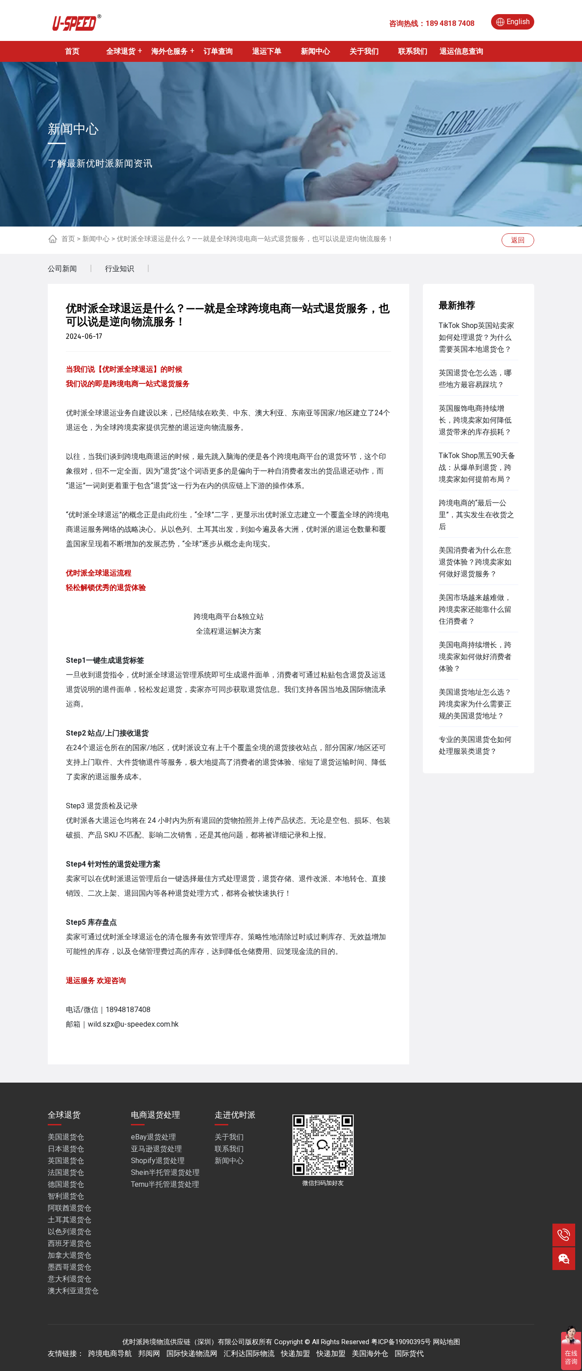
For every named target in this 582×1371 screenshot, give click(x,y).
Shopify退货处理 (158, 1160)
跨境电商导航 (110, 1353)
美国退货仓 (66, 1137)
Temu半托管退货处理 (165, 1184)
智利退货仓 (66, 1196)
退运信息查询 (461, 51)
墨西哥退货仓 (69, 1267)
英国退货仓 (66, 1160)
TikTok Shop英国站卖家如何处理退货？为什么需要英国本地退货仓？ (476, 337)
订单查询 (218, 51)
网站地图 (446, 1342)
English (518, 21)
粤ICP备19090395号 (401, 1342)
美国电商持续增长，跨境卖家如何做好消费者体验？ (475, 656)
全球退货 (120, 51)
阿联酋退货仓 (69, 1208)
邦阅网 (149, 1353)
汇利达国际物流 (249, 1353)
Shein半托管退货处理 (165, 1172)
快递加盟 (295, 1353)
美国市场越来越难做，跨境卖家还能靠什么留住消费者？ (475, 609)
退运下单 (266, 51)
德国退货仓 (66, 1184)
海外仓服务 (169, 51)
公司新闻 (62, 268)
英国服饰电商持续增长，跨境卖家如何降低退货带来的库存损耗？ (475, 420)
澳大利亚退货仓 (73, 1290)
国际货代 (409, 1353)
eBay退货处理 (153, 1137)
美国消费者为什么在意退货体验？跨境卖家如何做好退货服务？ (475, 562)
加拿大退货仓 (69, 1255)
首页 (72, 51)
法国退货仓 (66, 1172)
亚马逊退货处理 (156, 1148)
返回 (518, 240)
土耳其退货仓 (69, 1219)
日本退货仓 (66, 1148)
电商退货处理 (155, 1114)
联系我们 (412, 51)
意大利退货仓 (69, 1279)
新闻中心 (315, 51)
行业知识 (119, 268)
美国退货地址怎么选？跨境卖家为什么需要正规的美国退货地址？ (475, 704)
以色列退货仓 (69, 1231)
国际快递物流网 (191, 1353)
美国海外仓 (370, 1353)
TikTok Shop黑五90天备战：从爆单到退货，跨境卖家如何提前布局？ (477, 467)
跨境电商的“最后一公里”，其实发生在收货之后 (476, 515)
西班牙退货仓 (69, 1243)
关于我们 (364, 51)
